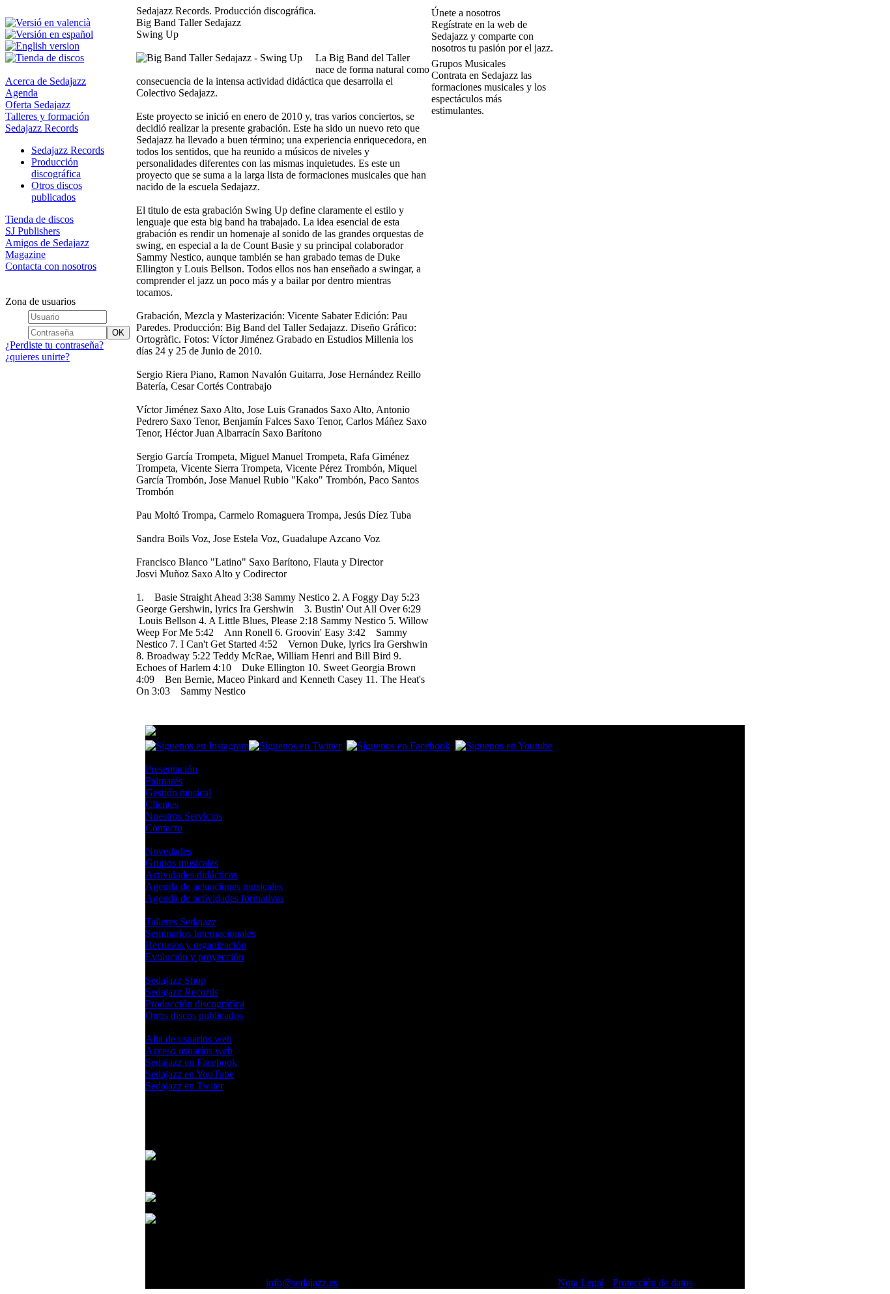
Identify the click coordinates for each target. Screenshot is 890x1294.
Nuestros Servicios (183, 816)
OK (118, 333)
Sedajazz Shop (175, 980)
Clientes (162, 804)
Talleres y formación (47, 116)
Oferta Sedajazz (37, 104)
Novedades (168, 851)
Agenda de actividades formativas (214, 898)
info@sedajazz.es (301, 1282)
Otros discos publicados (56, 191)
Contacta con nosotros (50, 266)
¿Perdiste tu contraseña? (54, 345)
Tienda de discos (39, 219)
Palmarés (163, 780)
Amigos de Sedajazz (47, 242)
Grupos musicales (181, 863)
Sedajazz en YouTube (189, 1074)
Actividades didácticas (191, 874)
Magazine (25, 254)
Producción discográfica (56, 167)
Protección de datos (652, 1282)
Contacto (163, 827)
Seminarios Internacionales (200, 933)
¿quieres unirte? (37, 356)
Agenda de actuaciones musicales (214, 886)
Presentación (171, 769)
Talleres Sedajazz (180, 921)
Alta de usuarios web (188, 1038)
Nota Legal (581, 1282)
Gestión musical (178, 792)
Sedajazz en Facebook (191, 1062)
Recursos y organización (195, 945)
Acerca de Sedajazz (45, 81)
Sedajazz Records (41, 128)
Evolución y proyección (194, 956)
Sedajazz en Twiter (184, 1085)
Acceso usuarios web (189, 1050)
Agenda (21, 92)
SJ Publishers (32, 231)
